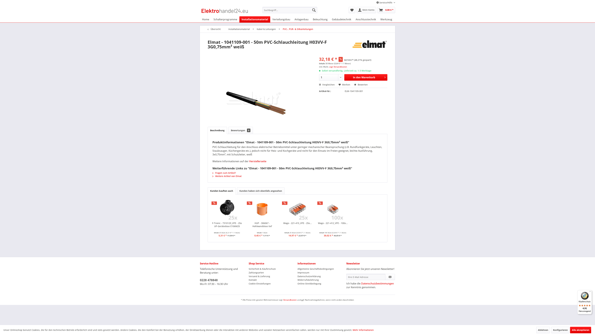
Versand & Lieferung (259, 276)
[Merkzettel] (352, 10)
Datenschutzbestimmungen (377, 283)
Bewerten (362, 84)
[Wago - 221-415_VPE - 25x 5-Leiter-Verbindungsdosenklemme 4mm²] (297, 209)
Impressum (303, 272)
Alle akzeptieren (580, 329)
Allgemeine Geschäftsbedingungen (316, 268)
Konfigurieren (560, 329)
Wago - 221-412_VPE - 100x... (333, 223)
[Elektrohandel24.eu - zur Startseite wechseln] (224, 11)
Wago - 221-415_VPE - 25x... (297, 223)
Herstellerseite (257, 161)
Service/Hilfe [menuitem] (386, 2)
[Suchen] (314, 10)
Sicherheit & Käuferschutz (262, 268)
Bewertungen (240, 130)
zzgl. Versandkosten (338, 66)
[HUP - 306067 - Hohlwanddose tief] (262, 209)
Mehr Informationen (363, 329)
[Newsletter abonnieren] (390, 277)
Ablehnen (543, 329)
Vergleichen (328, 84)
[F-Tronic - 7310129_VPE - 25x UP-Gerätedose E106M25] (227, 209)
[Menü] (590, 292)
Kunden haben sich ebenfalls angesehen (260, 190)
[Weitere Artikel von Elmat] (369, 45)
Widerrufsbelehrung (308, 279)
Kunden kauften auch (221, 190)
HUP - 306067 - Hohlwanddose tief (262, 225)
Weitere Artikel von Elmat (228, 176)
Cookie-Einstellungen (260, 283)
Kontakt (253, 279)
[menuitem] (289, 10)
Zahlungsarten (256, 272)
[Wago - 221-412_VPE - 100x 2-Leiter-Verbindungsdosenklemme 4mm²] (332, 209)
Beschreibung (217, 130)
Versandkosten (290, 300)
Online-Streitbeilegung (309, 283)
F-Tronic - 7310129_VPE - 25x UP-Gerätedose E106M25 (227, 225)
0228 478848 (209, 280)
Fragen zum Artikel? (225, 172)
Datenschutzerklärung (309, 276)
